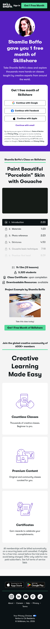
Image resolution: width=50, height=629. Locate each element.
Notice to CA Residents (25, 618)
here (24, 562)
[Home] (8, 5)
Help (28, 603)
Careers (19, 603)
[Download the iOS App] (14, 585)
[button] (34, 5)
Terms (25, 606)
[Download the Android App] (35, 585)
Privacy (36, 603)
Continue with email (25, 125)
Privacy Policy (13, 134)
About (10, 603)
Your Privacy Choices (23, 616)
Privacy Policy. (39, 141)
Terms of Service (37, 131)
